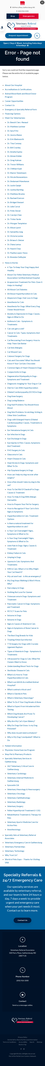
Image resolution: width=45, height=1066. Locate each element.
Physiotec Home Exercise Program (20, 750)
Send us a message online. (22, 1005)
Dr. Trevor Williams (15, 164)
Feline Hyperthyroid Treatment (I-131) (23, 810)
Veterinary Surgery (15, 806)
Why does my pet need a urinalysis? (22, 733)
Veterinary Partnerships (15, 846)
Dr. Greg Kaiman (14, 160)
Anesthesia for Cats (15, 302)
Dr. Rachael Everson (15, 198)
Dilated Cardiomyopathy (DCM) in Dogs (24, 392)
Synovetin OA (13, 785)
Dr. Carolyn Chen (14, 215)
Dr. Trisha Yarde (14, 219)
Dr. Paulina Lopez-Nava (17, 253)
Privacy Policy (22, 1037)
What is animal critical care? (19, 689)
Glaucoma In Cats (14, 454)
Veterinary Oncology (16, 793)
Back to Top (22, 1044)
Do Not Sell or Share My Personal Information (23, 1040)
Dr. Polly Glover (14, 211)
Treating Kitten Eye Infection (19, 639)
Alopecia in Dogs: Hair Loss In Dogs (22, 298)
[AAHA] (22, 3)
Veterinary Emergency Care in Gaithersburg (23, 842)
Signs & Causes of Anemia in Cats (21, 624)
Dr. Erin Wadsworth (15, 139)
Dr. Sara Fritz (12, 131)
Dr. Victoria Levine (15, 236)
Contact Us (10, 105)
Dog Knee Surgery (15, 396)
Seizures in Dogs (14, 615)
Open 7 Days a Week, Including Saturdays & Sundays (22, 44)
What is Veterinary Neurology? (20, 698)
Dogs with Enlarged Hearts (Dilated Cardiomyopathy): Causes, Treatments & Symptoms (24, 422)
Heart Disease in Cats (16, 458)
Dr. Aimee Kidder (14, 156)
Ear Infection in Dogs (16, 434)
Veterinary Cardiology (16, 773)
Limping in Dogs (14, 557)
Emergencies (28, 16)
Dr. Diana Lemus (14, 244)
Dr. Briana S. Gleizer (15, 240)
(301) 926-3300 (23, 11)
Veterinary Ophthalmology (18, 798)
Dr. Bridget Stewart (15, 202)
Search (32, 1042)
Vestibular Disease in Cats (18, 670)
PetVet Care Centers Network (26, 1056)
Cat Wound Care (14, 352)
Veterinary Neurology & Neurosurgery (23, 789)
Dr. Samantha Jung (15, 232)
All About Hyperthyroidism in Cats (22, 293)
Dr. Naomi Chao (14, 248)
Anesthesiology (13, 829)
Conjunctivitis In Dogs (16, 372)
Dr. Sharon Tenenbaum (16, 173)
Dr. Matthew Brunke (16, 194)
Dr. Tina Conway (14, 143)
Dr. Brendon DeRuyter (16, 257)
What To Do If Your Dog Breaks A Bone (24, 702)
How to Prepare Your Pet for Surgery (23, 504)
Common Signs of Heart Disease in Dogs (24, 368)
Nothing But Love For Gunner (19, 592)
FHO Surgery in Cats (16, 450)
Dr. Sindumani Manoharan (18, 181)
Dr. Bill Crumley (14, 147)
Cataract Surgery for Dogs (18, 356)
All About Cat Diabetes (17, 289)
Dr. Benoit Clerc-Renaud (17, 122)
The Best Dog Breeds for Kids (20, 635)
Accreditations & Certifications (18, 89)
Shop (12, 16)
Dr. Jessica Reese (14, 135)
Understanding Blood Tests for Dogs (23, 666)
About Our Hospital (13, 85)
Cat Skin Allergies (14, 347)
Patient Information (13, 746)
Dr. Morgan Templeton (17, 223)
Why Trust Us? (11, 855)
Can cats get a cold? (15, 328)
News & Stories (11, 263)
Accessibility (23, 1042)
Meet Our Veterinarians (15, 118)
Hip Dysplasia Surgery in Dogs (20, 470)
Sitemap (39, 1042)
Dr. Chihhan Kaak (14, 168)
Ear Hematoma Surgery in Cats (20, 430)
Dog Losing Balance (15, 400)
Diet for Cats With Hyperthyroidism (22, 388)
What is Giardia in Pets (17, 693)
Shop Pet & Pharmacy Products (18, 754)
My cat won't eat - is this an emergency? (24, 576)
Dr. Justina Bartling (15, 189)
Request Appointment (18, 35)
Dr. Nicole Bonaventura (17, 177)
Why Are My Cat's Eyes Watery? (21, 721)
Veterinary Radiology (16, 802)
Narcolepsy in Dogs (15, 588)
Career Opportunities (14, 101)
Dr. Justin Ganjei (14, 185)
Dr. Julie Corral (13, 206)
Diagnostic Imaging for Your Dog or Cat (24, 383)
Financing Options (12, 113)
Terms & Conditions (9, 1042)
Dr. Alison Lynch (14, 227)
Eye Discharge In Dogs (16, 438)
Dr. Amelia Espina (14, 152)
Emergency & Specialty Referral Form (21, 109)
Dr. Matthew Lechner (16, 126)
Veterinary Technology (14, 851)
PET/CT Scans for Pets (17, 611)
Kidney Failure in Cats (16, 553)
